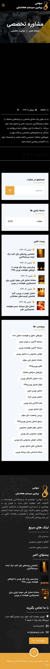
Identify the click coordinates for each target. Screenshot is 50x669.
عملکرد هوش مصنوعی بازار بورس (28, 439)
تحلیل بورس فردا (35, 396)
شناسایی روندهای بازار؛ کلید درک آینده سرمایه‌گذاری (20, 255)
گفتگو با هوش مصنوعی (38, 541)
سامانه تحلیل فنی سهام (32, 360)
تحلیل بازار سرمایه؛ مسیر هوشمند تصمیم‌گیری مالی (20, 308)
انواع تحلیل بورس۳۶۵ (33, 384)
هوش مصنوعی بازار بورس (31, 433)
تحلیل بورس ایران (34, 390)
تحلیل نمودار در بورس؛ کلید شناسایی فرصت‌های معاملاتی (22, 295)
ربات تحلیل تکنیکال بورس (31, 378)
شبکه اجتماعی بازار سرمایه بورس (29, 452)
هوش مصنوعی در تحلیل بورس (29, 354)
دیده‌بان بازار (43, 536)
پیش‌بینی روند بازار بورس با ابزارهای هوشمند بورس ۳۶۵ (23, 269)
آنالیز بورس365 (35, 366)
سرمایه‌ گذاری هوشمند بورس (30, 347)
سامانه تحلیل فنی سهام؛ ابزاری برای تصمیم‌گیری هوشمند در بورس (21, 282)
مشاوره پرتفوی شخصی (38, 547)
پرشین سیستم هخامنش (23, 661)
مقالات (39, 221)
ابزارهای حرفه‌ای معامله (32, 372)
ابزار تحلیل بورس (35, 409)
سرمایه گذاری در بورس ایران (30, 341)
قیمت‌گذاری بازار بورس (33, 403)
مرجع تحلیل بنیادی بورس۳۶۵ (29, 421)
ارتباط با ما (40, 640)
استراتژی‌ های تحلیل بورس (31, 446)
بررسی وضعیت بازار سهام (32, 415)
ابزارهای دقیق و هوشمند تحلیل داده (27, 335)
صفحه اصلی (34, 30)
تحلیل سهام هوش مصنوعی (30, 427)
